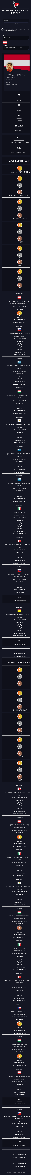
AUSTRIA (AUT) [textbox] (8, 37)
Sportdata (23, 1172)
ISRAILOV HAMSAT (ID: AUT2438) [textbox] (13, 47)
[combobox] (16, 38)
